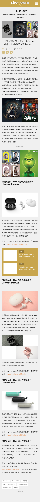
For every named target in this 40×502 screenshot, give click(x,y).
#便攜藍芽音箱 (7, 487)
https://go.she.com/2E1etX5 (11, 469)
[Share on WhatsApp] (7, 52)
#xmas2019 (15, 481)
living (3, 49)
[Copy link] (11, 52)
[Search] (3, 3)
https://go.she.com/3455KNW (17, 244)
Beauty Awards (22, 14)
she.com (11, 49)
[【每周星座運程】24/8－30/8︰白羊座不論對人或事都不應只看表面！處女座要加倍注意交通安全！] (10, 268)
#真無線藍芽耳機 (22, 484)
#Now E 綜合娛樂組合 (9, 484)
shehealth (20, 17)
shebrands (32, 14)
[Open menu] (36, 4)
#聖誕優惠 (24, 481)
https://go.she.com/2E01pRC (16, 374)
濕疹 (4, 14)
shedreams (11, 14)
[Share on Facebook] (3, 52)
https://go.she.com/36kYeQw (16, 435)
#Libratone (6, 481)
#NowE (16, 487)
